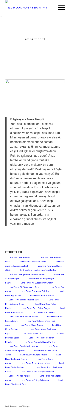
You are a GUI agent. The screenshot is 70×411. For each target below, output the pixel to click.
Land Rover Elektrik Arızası (42, 295)
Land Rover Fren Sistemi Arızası (23, 316)
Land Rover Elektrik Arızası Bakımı (24, 299)
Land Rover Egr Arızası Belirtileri (35, 291)
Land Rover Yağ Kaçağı (19, 375)
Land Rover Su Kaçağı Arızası (33, 354)
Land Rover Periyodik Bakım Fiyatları (39, 342)
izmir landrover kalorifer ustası (33, 261)
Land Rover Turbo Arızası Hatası (35, 363)
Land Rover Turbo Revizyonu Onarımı (37, 371)
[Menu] (60, 7)
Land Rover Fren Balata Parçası (36, 308)
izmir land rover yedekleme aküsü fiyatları (38, 270)
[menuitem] (60, 7)
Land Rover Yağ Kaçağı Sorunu (35, 380)
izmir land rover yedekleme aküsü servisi (26, 274)
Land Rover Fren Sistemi (44, 312)
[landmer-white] (29, 7)
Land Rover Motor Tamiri (33, 333)
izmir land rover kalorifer (19, 257)
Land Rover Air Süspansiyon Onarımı (37, 282)
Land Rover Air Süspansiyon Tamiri (24, 287)
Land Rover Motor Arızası (31, 325)
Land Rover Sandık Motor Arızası (23, 346)
